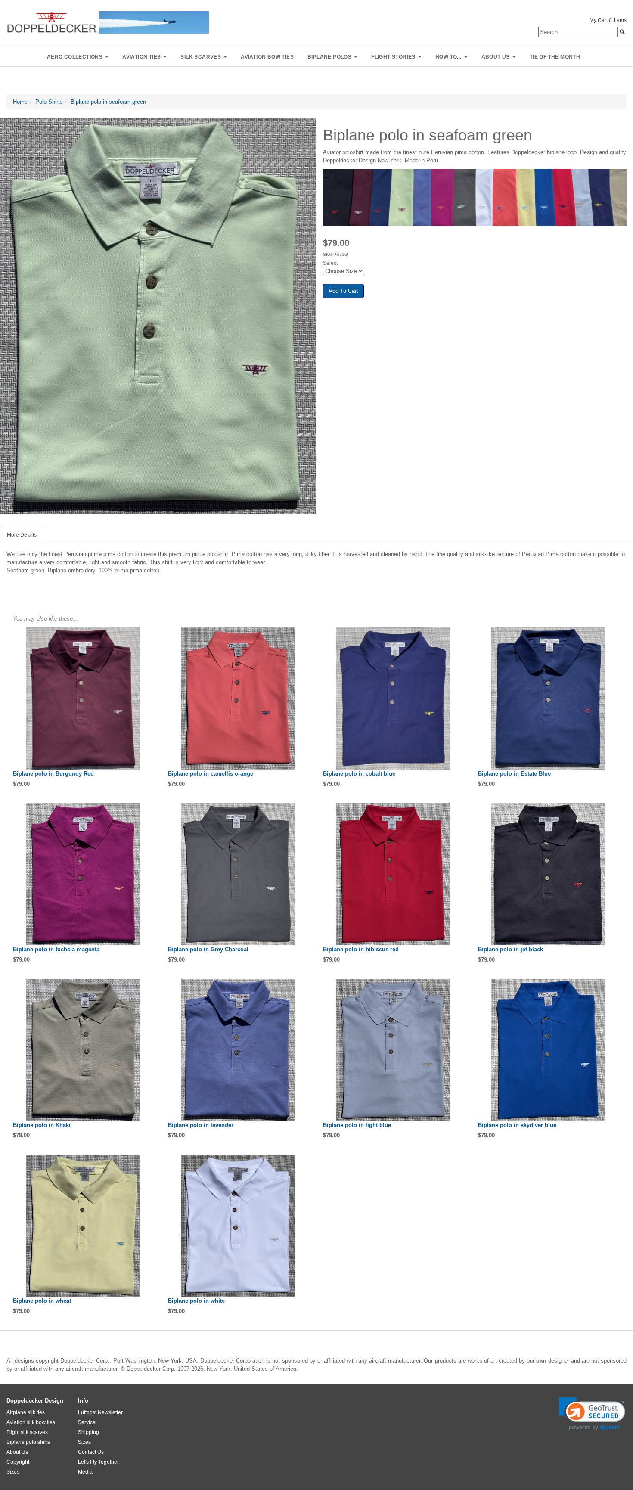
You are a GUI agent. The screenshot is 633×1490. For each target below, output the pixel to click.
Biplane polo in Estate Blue (514, 773)
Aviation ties (141, 57)
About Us (17, 1452)
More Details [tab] (22, 535)
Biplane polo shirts (28, 1442)
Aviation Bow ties (267, 57)
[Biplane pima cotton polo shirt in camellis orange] (239, 698)
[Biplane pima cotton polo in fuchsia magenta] (84, 874)
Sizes (12, 1472)
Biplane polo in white (196, 1301)
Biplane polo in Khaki (42, 1125)
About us (495, 57)
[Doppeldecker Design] (107, 22)
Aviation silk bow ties (30, 1422)
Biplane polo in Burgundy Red (53, 773)
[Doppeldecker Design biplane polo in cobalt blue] (394, 698)
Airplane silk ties (25, 1412)
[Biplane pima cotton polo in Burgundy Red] (84, 698)
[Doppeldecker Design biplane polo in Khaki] (84, 1050)
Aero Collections (74, 57)
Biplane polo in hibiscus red (361, 949)
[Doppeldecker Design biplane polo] (549, 874)
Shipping (88, 1432)
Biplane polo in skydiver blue (517, 1125)
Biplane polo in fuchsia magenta (56, 949)
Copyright (17, 1462)
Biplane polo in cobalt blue (359, 773)
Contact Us (91, 1452)
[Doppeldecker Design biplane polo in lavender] (239, 1050)
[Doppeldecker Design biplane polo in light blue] (394, 1050)
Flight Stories (393, 57)
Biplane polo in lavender (200, 1125)
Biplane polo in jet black (510, 949)
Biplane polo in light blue (357, 1125)
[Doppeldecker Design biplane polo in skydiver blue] (549, 1050)
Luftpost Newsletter (100, 1412)
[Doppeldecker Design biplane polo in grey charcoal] (239, 874)
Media (85, 1472)
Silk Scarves (200, 57)
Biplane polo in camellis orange (210, 773)
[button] (592, 1414)
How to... (448, 57)
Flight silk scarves (27, 1432)
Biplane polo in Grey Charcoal (208, 949)
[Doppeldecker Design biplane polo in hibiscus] (394, 874)
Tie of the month (555, 57)
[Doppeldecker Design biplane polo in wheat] (84, 1226)
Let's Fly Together (98, 1462)
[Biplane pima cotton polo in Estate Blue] (549, 698)
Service (87, 1422)
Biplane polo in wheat (42, 1301)
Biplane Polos (329, 57)
